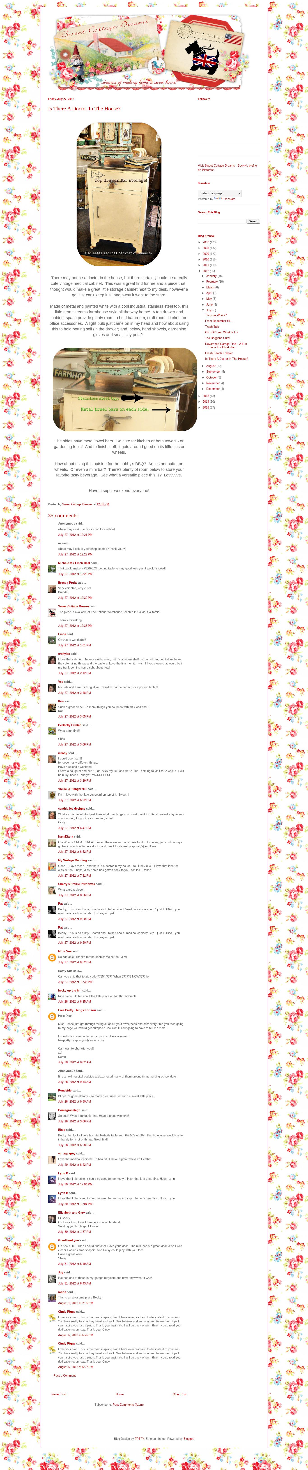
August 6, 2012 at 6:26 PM (75, 1335)
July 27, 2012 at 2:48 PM (74, 692)
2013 (206, 396)
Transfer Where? (216, 315)
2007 (206, 242)
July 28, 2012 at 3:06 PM (74, 1121)
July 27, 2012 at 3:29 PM (74, 780)
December (213, 388)
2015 (206, 407)
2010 (206, 259)
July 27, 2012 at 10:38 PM (75, 982)
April (209, 293)
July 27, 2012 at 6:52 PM (74, 851)
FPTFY (139, 1438)
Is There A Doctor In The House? (226, 358)
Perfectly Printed (69, 725)
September (213, 371)
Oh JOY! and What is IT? (221, 332)
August (211, 366)
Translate (229, 199)
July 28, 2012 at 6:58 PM (74, 1145)
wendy (62, 753)
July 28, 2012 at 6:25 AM (74, 1001)
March (210, 287)
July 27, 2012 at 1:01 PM (74, 645)
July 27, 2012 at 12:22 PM (75, 554)
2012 (206, 271)
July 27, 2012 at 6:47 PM (74, 828)
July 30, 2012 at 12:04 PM (75, 1184)
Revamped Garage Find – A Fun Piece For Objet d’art (226, 345)
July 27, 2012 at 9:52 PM (74, 962)
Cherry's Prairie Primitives (76, 884)
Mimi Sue (64, 951)
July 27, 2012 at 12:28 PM (75, 574)
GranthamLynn (68, 1240)
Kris (61, 701)
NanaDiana (65, 836)
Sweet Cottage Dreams (74, 606)
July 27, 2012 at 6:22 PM (74, 800)
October (212, 377)
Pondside (64, 1090)
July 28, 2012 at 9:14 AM (74, 1082)
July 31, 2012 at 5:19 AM (74, 1264)
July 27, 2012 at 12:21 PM (75, 534)
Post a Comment (65, 1375)
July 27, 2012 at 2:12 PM (74, 673)
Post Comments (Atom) (128, 1404)
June (210, 304)
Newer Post (59, 1394)
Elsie (61, 1129)
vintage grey (66, 1153)
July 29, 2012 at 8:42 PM (74, 1164)
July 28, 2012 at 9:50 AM (74, 1101)
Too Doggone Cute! (217, 338)
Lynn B (63, 1173)
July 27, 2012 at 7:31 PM (74, 875)
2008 (206, 248)
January (212, 276)
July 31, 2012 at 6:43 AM (74, 1283)
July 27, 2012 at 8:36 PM (74, 895)
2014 (206, 401)
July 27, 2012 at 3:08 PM (74, 744)
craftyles (64, 653)
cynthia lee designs (71, 808)
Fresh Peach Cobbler (219, 353)
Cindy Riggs (66, 1311)
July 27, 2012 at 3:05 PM (74, 716)
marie (62, 1292)
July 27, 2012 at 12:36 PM (75, 625)
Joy (60, 1272)
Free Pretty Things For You (77, 1010)
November (213, 383)
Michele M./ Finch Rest (74, 563)
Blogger (188, 1438)
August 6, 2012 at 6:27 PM (75, 1367)
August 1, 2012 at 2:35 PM (75, 1303)
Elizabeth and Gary (72, 1212)
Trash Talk (212, 326)
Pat (60, 903)
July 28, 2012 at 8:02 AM (74, 1062)
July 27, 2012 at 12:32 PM (75, 597)
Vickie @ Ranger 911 (72, 789)
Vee (60, 681)
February (212, 281)
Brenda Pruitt (67, 582)
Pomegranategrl (69, 1110)
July (209, 310)
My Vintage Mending (72, 860)
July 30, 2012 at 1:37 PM (74, 1231)
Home (120, 1394)
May (209, 298)
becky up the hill (69, 990)
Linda (62, 634)
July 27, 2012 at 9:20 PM (74, 919)
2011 (206, 265)
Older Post (180, 1394)
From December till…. (219, 321)
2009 (206, 253)
